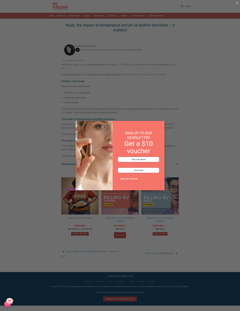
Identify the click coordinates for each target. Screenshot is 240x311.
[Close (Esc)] (237, 3)
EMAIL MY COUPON (129, 179)
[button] (8, 302)
